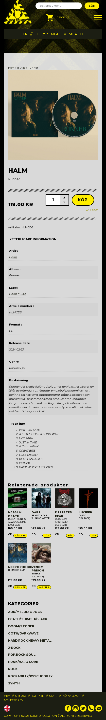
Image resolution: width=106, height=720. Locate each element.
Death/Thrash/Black (27, 619)
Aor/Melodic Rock (25, 612)
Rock (13, 669)
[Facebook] (68, 710)
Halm (13, 257)
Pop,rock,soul (21, 654)
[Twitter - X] (83, 710)
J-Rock (14, 648)
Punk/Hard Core (23, 662)
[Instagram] (75, 710)
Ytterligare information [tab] (33, 239)
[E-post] (98, 710)
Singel (54, 34)
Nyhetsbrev (13, 700)
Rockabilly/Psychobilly (30, 676)
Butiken (38, 696)
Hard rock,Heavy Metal (30, 640)
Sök (92, 5)
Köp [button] (46, 535)
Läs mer (20, 535)
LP (25, 34)
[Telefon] (91, 710)
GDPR (53, 696)
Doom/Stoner (21, 626)
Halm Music (17, 294)
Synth (14, 683)
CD (37, 34)
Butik (21, 67)
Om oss (20, 696)
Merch (76, 34)
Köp (83, 199)
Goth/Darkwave (23, 633)
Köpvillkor (72, 696)
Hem (11, 67)
